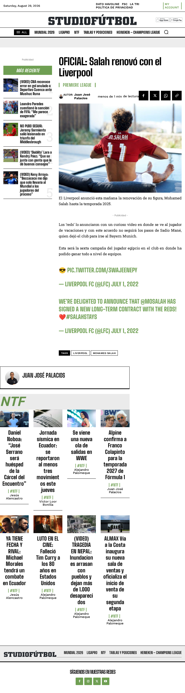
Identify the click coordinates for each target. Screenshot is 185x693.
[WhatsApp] (166, 95)
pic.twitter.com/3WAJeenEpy (102, 270)
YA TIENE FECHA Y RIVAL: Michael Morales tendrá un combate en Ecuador (14, 560)
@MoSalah (153, 301)
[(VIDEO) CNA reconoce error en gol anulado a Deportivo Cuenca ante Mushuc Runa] (10, 85)
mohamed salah (104, 353)
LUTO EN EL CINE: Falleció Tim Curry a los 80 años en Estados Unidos (48, 560)
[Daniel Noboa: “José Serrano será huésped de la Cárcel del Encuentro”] (14, 421)
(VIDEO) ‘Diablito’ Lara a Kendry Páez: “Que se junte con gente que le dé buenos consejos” (36, 158)
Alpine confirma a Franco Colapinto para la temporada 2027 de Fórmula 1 (115, 454)
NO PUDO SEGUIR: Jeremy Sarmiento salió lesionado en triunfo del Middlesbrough (33, 134)
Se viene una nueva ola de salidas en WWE (81, 445)
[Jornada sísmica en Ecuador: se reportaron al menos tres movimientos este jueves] (47, 421)
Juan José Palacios (82, 96)
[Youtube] (105, 681)
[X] (154, 95)
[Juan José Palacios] (61, 96)
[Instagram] (88, 681)
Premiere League (77, 85)
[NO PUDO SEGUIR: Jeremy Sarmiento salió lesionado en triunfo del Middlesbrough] (10, 129)
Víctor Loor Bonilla (48, 503)
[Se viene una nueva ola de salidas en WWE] (81, 421)
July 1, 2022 (125, 284)
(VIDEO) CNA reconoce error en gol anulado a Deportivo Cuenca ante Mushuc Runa (36, 87)
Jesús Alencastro (14, 496)
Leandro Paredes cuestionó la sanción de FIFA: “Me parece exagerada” (34, 110)
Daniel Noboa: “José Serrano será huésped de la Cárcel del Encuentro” (14, 458)
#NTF (14, 491)
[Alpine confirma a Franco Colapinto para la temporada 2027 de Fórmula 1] (115, 421)
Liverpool (80, 353)
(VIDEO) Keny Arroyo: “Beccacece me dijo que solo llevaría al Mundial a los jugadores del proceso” (34, 184)
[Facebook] (143, 95)
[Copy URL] (177, 95)
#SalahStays (81, 316)
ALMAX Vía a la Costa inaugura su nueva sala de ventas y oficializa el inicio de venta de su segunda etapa (115, 573)
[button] (166, 32)
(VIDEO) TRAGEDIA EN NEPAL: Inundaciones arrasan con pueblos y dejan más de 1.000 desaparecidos (81, 570)
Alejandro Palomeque (81, 471)
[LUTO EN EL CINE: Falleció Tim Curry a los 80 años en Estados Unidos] (47, 526)
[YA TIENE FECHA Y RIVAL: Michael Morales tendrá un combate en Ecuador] (14, 526)
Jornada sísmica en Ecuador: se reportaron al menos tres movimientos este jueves (47, 461)
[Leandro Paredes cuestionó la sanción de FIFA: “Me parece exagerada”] (10, 107)
